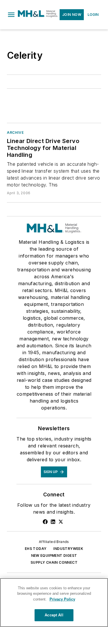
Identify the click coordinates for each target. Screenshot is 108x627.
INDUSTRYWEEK (68, 548)
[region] (54, 602)
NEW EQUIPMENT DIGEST (54, 555)
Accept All (54, 615)
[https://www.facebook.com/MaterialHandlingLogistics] (45, 522)
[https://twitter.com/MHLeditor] (61, 522)
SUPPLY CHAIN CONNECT (54, 562)
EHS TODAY (36, 548)
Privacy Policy (62, 599)
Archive (15, 132)
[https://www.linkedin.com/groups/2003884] (53, 522)
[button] (11, 14)
